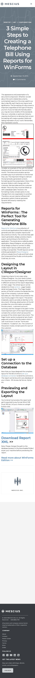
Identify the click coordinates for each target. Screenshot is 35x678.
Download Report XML (16, 440)
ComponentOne (25, 22)
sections (17, 287)
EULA (3, 645)
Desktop (7, 22)
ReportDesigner (22, 252)
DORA (4, 647)
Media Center (6, 638)
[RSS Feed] (18, 655)
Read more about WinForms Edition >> (17, 459)
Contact (4, 636)
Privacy (4, 641)
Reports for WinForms (9, 228)
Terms (4, 643)
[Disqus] (17, 529)
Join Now (7, 670)
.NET (14, 22)
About (4, 634)
